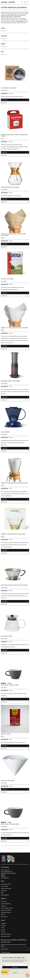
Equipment (3, 890)
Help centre (4, 901)
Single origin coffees (6, 884)
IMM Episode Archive (6, 934)
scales (15, 15)
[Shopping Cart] (25, 2)
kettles (12, 15)
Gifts (2, 892)
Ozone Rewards (5, 895)
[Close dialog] (1, 955)
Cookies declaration (6, 903)
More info (4, 102)
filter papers (9, 16)
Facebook (3, 925)
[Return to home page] (8, 2)
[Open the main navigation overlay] (27, 2)
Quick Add (4, 100)
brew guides (21, 21)
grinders (8, 15)
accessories (18, 16)
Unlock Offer (15, 967)
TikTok (2, 927)
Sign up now (5, 949)
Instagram (3, 923)
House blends (4, 886)
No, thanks (15, 972)
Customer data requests (7, 908)
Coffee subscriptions (6, 888)
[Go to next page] (20, 848)
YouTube (3, 932)
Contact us (3, 906)
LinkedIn (3, 929)
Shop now (3, 30)
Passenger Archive (5, 936)
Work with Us (4, 916)
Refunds (3, 914)
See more (3, 38)
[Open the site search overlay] (22, 2)
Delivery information (6, 910)
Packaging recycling (6, 912)
